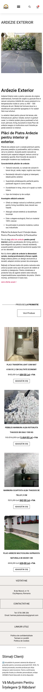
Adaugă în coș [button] (21, 381)
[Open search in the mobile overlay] (29, 7)
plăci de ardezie (17, 239)
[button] (18, 6)
